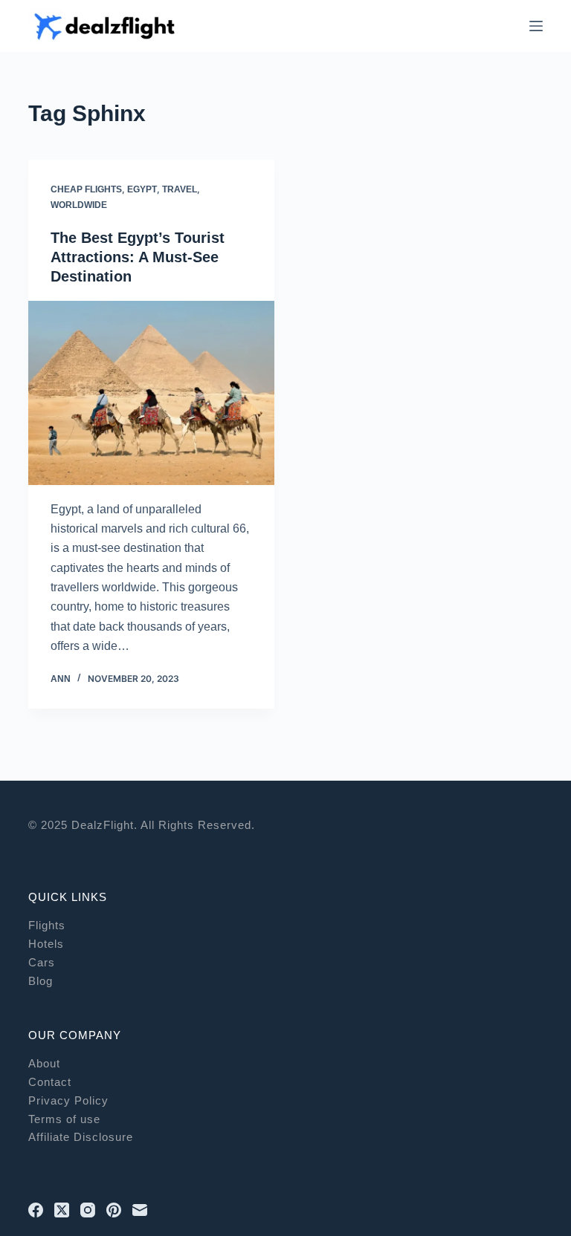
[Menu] (536, 26)
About (44, 1063)
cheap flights (86, 189)
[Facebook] (35, 1210)
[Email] (139, 1210)
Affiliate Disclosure (80, 1137)
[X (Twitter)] (61, 1210)
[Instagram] (87, 1210)
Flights (46, 925)
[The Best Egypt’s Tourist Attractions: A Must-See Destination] (151, 393)
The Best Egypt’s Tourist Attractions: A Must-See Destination (138, 257)
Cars (41, 962)
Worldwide (79, 205)
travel (179, 189)
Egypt (142, 189)
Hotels (46, 943)
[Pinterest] (113, 1210)
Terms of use (64, 1119)
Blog (40, 981)
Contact (49, 1082)
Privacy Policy (68, 1100)
